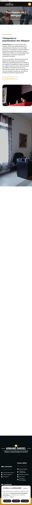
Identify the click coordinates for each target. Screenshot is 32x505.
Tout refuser (16, 501)
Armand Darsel (6, 44)
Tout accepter (24, 501)
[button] (29, 4)
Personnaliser (7, 501)
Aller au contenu (4, 1)
